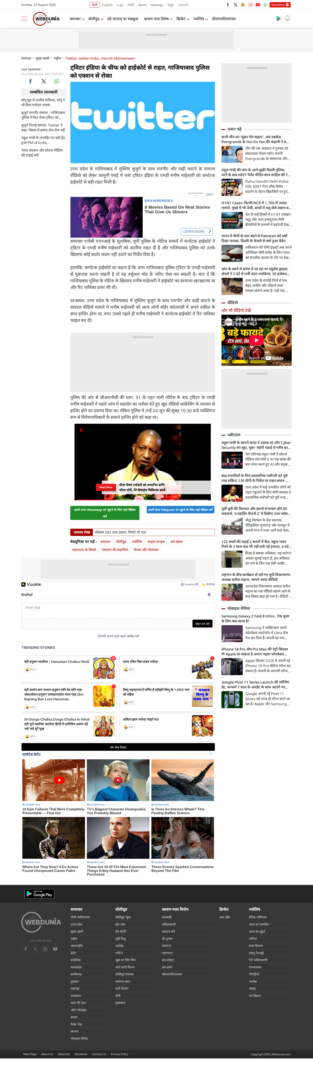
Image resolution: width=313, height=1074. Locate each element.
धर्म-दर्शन (167, 967)
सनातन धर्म (168, 931)
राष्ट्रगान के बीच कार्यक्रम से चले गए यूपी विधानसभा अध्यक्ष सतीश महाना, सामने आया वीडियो (255, 577)
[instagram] (250, 4)
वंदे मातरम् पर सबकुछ (122, 18)
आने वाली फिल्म (125, 967)
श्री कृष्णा (167, 938)
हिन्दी (95, 5)
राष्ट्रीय (57, 58)
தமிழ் (120, 5)
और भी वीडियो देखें (236, 310)
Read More (106, 487)
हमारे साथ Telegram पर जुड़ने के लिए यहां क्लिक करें (180, 510)
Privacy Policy (119, 1054)
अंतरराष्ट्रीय (77, 945)
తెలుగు (142, 5)
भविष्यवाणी (169, 924)
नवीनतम (233, 435)
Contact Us (99, 1054)
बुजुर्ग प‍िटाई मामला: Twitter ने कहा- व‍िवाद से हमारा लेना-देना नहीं (43, 127)
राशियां (253, 938)
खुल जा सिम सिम (125, 960)
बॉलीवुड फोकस (124, 974)
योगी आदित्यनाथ (80, 917)
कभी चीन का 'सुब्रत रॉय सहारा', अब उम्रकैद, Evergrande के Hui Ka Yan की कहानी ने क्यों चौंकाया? (255, 139)
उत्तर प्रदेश (76, 924)
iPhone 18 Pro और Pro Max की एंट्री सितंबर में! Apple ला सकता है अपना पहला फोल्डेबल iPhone (254, 651)
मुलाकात (120, 1003)
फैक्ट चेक (76, 1024)
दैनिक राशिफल (257, 917)
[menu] (25, 18)
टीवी (118, 996)
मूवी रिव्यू (120, 938)
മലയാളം (157, 5)
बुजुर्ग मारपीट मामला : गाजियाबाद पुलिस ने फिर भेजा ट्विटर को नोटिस (43, 115)
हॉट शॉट (120, 924)
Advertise (64, 1054)
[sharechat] (243, 4)
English (107, 5)
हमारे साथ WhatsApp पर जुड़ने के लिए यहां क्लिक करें (105, 513)
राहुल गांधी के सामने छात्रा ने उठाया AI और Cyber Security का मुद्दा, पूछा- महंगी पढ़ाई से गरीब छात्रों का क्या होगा (256, 445)
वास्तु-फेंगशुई (256, 953)
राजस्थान (76, 996)
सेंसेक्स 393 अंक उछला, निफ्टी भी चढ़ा (120, 532)
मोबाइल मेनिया (238, 608)
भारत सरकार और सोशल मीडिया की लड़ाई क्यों (42, 152)
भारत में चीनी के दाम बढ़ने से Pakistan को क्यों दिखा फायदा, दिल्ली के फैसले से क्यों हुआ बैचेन (254, 238)
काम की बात (78, 1003)
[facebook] (228, 4)
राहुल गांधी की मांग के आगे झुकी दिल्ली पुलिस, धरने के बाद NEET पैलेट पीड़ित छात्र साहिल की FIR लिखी (256, 172)
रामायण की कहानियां (115, 549)
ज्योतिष (198, 18)
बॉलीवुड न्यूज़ (123, 917)
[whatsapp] (57, 81)
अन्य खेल (224, 917)
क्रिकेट (181, 18)
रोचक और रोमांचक (146, 549)
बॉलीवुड (93, 18)
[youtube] (258, 4)
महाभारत (167, 953)
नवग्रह (252, 988)
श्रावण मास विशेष (156, 18)
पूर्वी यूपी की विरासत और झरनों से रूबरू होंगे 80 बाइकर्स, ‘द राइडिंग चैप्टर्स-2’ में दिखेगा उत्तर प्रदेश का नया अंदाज (254, 511)
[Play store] (279, 18)
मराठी (131, 5)
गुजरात (75, 981)
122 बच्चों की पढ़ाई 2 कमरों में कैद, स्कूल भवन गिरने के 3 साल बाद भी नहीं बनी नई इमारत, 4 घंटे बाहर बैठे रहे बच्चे (255, 544)
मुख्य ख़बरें (42, 58)
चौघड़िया (254, 974)
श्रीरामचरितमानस (224, 18)
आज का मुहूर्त (257, 931)
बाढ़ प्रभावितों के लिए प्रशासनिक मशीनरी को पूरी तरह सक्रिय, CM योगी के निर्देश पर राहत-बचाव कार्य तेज (256, 478)
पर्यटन (119, 953)
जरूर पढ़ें (234, 129)
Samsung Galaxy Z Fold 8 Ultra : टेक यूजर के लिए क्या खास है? (255, 618)
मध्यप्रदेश (76, 967)
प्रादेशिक (76, 960)
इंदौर (73, 953)
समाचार (75, 18)
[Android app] (39, 893)
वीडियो (232, 302)
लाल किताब (256, 945)
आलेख (119, 945)
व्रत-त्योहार (168, 960)
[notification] (287, 18)
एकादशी (167, 917)
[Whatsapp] (265, 4)
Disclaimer (81, 1054)
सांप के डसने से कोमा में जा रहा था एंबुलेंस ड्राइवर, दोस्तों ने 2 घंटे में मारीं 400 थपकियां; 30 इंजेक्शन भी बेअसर (255, 271)
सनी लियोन (121, 988)
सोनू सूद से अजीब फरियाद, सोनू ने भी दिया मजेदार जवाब (43, 102)
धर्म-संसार (176, 541)
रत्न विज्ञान (255, 996)
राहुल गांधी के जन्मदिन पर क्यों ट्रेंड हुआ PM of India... (43, 140)
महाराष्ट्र (75, 988)
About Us (47, 1054)
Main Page (30, 1054)
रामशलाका (255, 967)
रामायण (166, 945)
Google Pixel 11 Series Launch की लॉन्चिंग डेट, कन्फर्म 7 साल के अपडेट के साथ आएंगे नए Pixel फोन (255, 684)
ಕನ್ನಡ (170, 5)
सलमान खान (122, 981)
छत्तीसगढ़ (76, 974)
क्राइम (74, 1017)
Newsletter (278, 5)
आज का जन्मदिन (259, 924)
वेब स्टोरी (120, 931)
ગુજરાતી (183, 5)
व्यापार (75, 1031)
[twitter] (235, 4)
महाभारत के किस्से (84, 549)
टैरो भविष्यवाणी (258, 960)
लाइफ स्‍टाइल (156, 541)
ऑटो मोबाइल (78, 1010)
